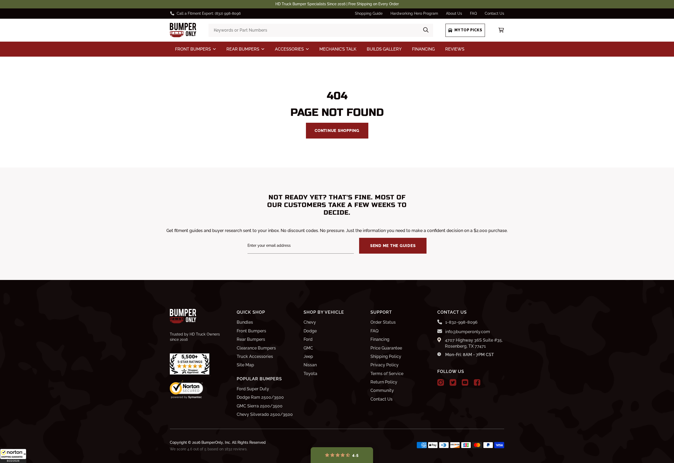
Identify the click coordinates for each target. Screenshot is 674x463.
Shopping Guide (369, 13)
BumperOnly (212, 442)
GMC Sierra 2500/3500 (260, 405)
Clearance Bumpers (256, 348)
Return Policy (383, 382)
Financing (379, 339)
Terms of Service (386, 373)
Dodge (310, 330)
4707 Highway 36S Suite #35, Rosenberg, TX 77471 (474, 343)
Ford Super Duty (253, 388)
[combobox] (321, 30)
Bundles (245, 322)
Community (382, 390)
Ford (308, 339)
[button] (13, 456)
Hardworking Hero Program (414, 13)
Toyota (310, 373)
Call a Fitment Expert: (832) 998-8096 (209, 13)
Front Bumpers (251, 330)
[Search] (426, 30)
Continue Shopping (337, 130)
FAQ (473, 13)
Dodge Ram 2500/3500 (260, 397)
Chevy (310, 322)
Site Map (245, 364)
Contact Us (494, 13)
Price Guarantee (386, 348)
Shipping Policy (385, 356)
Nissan (310, 364)
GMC (308, 348)
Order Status (383, 322)
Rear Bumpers (251, 339)
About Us (454, 13)
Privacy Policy (384, 364)
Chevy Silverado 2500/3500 (265, 414)
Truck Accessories (255, 356)
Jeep (308, 356)
